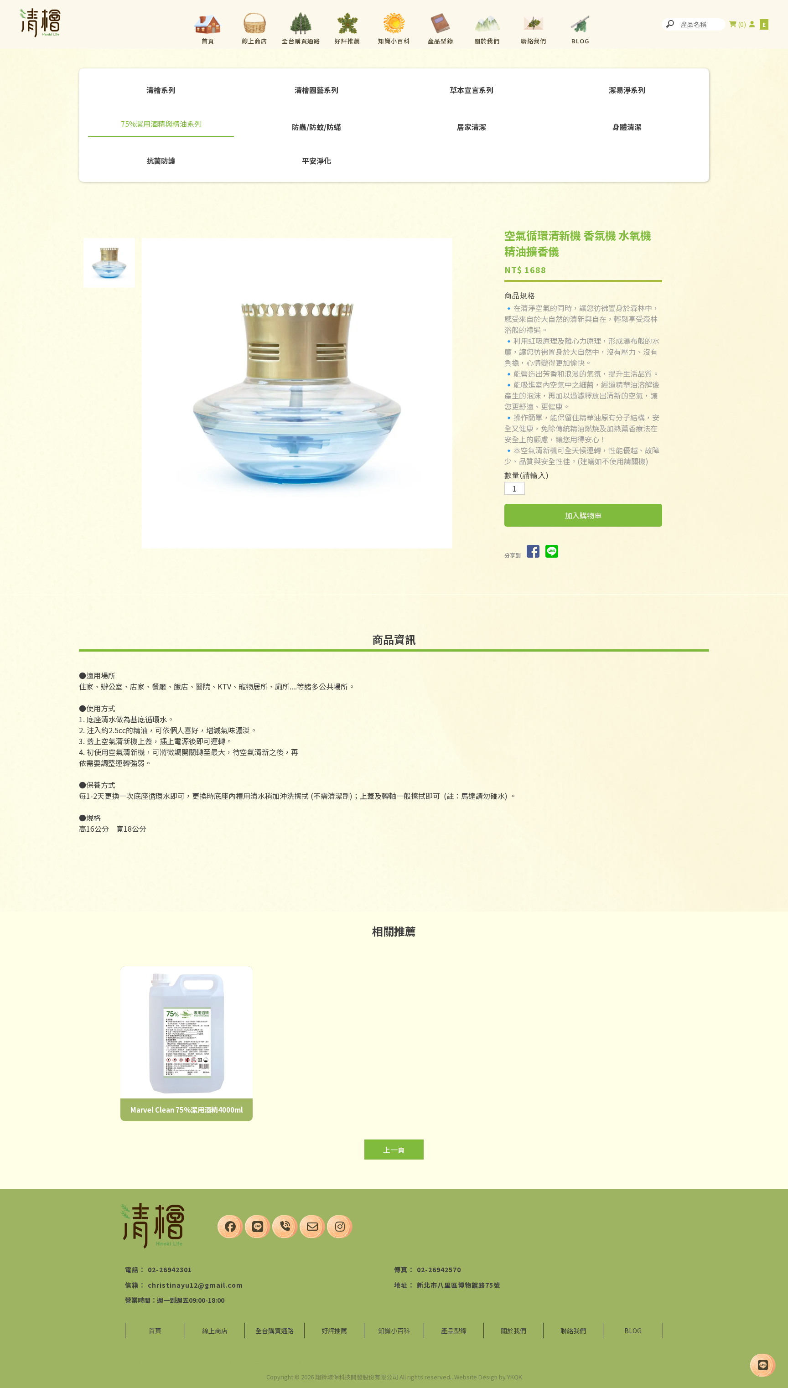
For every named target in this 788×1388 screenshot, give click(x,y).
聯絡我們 (533, 40)
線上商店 (254, 40)
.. (451, 1376)
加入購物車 (583, 515)
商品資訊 (394, 639)
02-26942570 (439, 1269)
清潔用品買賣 (163, 1361)
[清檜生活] (40, 24)
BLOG (580, 40)
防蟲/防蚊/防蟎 (316, 126)
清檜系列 (161, 89)
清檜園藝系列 (316, 89)
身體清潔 (627, 126)
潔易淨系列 (627, 89)
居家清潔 (471, 126)
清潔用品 (131, 1361)
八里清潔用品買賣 (243, 1361)
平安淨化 (316, 160)
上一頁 (394, 1149)
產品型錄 (440, 40)
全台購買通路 (301, 40)
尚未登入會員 (752, 24)
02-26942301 (170, 1269)
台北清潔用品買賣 (329, 1361)
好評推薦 (347, 40)
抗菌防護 (161, 160)
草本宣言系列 (471, 89)
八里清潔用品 (286, 1361)
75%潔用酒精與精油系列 (161, 123)
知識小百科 (394, 40)
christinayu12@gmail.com (195, 1285)
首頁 (208, 40)
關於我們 (487, 40)
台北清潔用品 (200, 1361)
